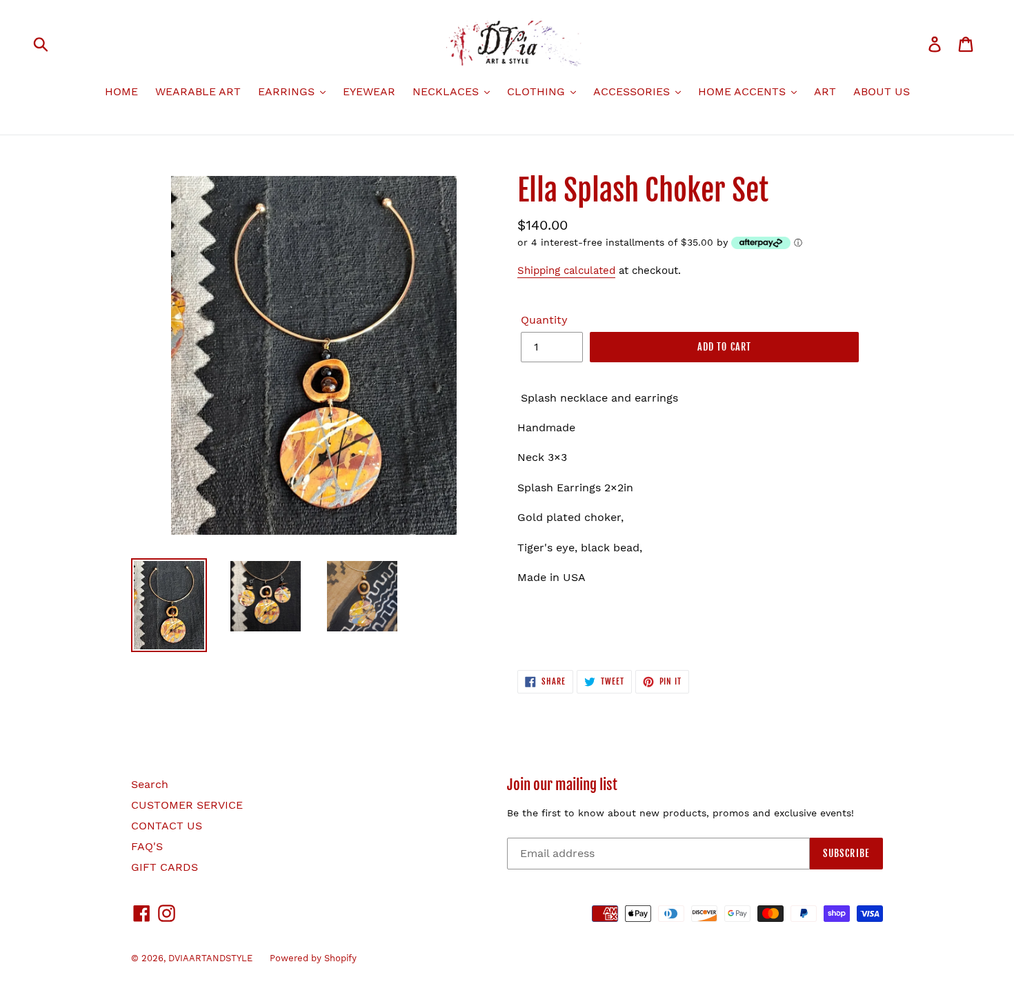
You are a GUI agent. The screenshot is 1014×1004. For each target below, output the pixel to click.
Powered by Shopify (313, 958)
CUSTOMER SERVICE (187, 804)
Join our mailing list (562, 785)
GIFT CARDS (164, 867)
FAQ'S (147, 846)
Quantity (544, 319)
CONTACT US (166, 825)
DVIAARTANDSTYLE (210, 958)
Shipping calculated (566, 270)
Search (149, 784)
